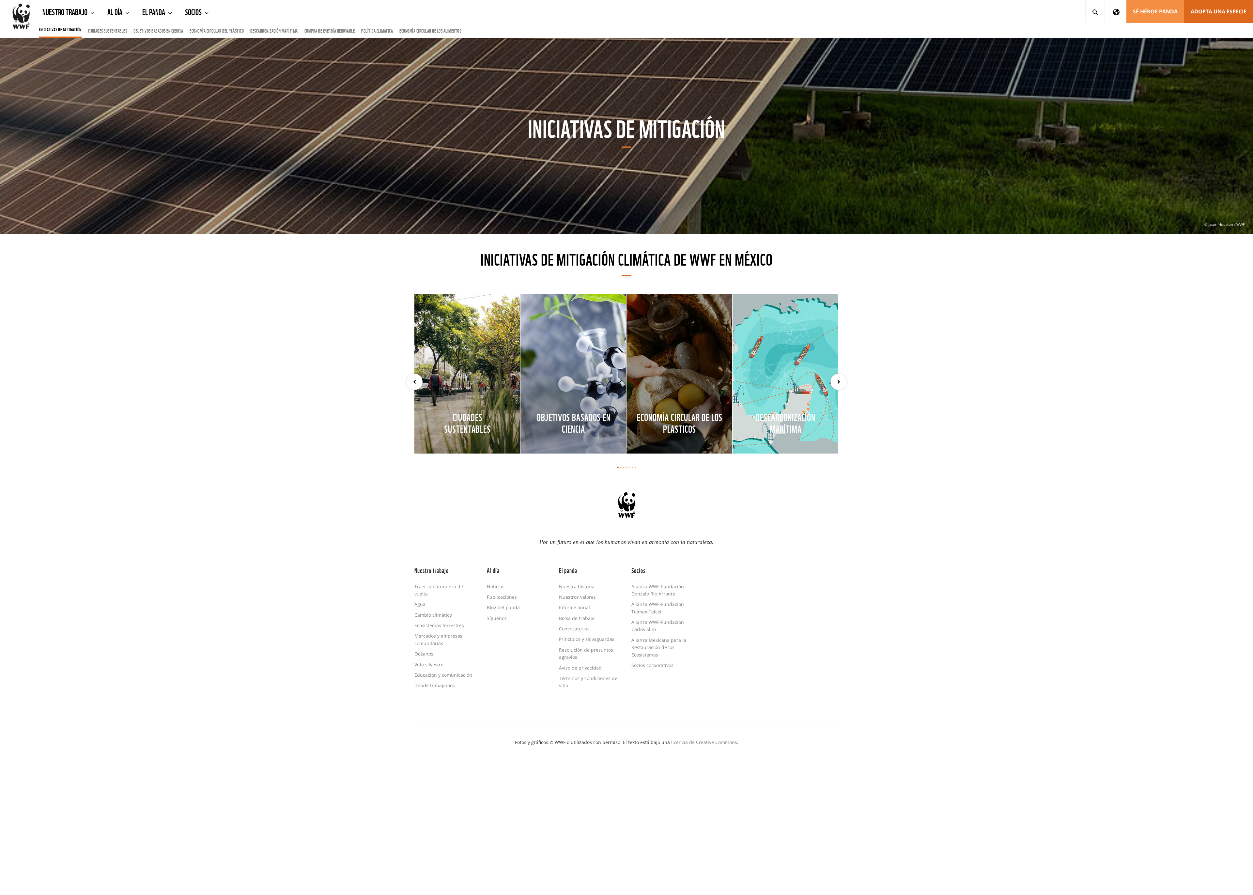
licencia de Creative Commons (704, 742)
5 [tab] (629, 467)
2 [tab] (621, 467)
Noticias (495, 586)
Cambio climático (433, 615)
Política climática (377, 30)
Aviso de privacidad (580, 668)
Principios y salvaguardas (586, 639)
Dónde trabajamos (434, 685)
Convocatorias (574, 628)
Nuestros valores (577, 597)
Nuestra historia (577, 586)
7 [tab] (635, 467)
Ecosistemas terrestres (439, 625)
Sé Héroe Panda (1155, 11)
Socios (194, 11)
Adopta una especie (1218, 11)
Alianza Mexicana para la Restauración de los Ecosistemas (658, 647)
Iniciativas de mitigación (60, 29)
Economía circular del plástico (217, 30)
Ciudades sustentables (107, 30)
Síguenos (497, 618)
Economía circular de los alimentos (430, 30)
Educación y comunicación (443, 675)
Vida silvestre (428, 664)
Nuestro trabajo (65, 11)
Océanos (423, 654)
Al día (115, 11)
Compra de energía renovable (329, 30)
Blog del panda (503, 607)
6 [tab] (632, 467)
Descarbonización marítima (274, 30)
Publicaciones (502, 597)
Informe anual (574, 607)
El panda (154, 11)
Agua (419, 604)
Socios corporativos (652, 665)
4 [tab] (626, 467)
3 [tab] (624, 467)
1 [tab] (618, 467)
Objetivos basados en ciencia (158, 30)
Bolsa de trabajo (577, 618)
